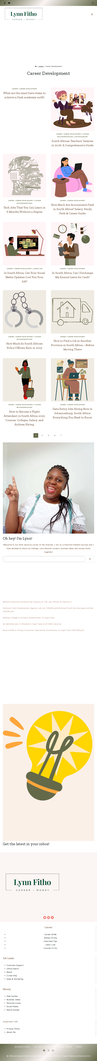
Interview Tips (50, 941)
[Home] (36, 66)
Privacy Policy (13, 1029)
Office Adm (12, 969)
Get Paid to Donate (44, 1047)
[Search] (90, 559)
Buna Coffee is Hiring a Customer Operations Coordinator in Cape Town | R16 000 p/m (43, 630)
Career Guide (50, 934)
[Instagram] (53, 1050)
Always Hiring (50, 938)
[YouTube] (9, 3)
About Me (11, 1032)
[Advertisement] (48, 40)
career (15, 89)
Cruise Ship (12, 975)
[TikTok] (5, 3)
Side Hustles (12, 996)
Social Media (12, 1006)
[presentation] (72, 109)
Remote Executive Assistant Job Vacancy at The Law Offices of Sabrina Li (37, 602)
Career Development (28, 89)
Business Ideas (13, 999)
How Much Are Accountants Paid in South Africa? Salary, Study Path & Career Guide (72, 209)
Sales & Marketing (15, 979)
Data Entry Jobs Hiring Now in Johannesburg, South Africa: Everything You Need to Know (72, 413)
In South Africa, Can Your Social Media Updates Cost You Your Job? (24, 277)
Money (79, 1047)
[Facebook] (44, 1050)
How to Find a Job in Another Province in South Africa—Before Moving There (72, 345)
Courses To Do (50, 948)
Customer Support (15, 965)
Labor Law (37, 268)
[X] (48, 1050)
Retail (9, 972)
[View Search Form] (92, 3)
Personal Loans (14, 1003)
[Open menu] (92, 14)
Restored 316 (84, 1056)
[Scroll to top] (91, 1052)
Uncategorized (81, 137)
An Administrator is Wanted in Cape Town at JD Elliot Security (32, 624)
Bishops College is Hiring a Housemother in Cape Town (28, 618)
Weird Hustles (13, 1010)
